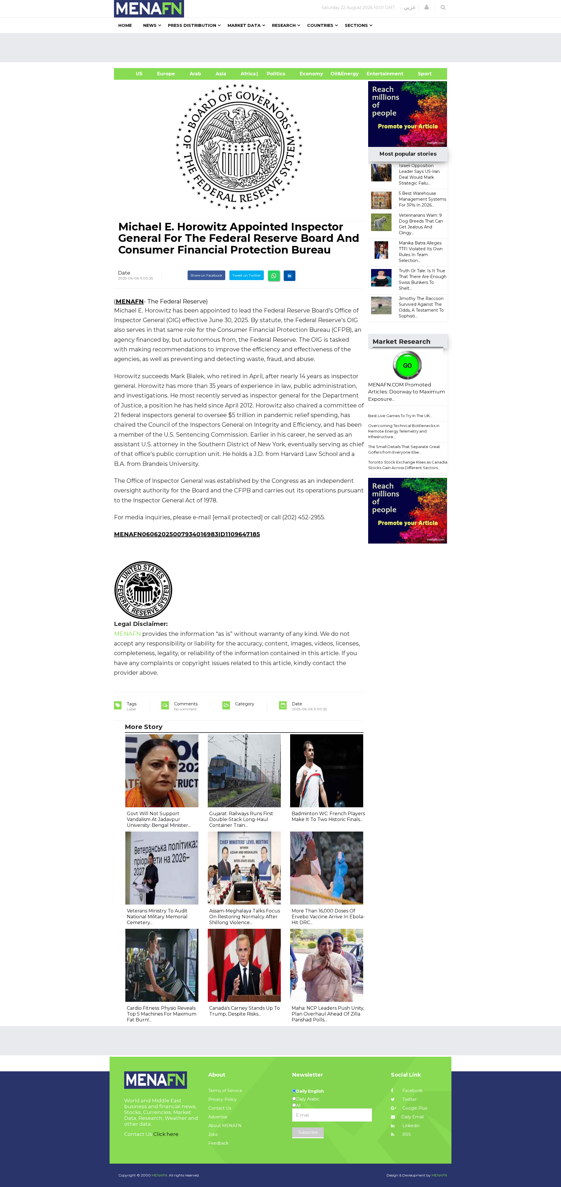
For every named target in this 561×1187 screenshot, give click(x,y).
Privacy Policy (222, 1099)
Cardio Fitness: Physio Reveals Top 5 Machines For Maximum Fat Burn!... (161, 1014)
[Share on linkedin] (289, 275)
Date (124, 273)
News (150, 25)
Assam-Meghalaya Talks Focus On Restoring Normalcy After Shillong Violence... (244, 916)
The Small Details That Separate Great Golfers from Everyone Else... (404, 449)
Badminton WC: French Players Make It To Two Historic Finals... (328, 816)
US (132, 74)
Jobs (213, 1134)
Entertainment (376, 74)
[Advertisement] (282, 47)
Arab (195, 74)
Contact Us (219, 1108)
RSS (406, 1134)
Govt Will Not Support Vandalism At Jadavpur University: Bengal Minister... (159, 819)
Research (284, 25)
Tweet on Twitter (246, 275)
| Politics (274, 74)
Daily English (310, 1091)
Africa (247, 74)
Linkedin (410, 1125)
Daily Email (412, 1117)
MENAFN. (160, 1175)
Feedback (218, 1143)
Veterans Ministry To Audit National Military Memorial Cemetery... (157, 916)
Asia (220, 74)
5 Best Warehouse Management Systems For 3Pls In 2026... (422, 199)
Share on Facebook (206, 275)
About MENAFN (225, 1125)
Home (125, 25)
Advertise (218, 1117)
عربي (410, 7)
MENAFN (130, 301)
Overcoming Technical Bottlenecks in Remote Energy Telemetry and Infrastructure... (403, 431)
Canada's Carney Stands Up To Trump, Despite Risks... (244, 1011)
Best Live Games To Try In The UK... (400, 415)
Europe (166, 74)
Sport (421, 74)
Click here (166, 1134)
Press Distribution (192, 25)
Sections (356, 25)
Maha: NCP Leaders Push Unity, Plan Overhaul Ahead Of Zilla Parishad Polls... (328, 1014)
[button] (427, 7)
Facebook (412, 1090)
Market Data (244, 25)
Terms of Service (225, 1090)
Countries (320, 25)
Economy (311, 74)
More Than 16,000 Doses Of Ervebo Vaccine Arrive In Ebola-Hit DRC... (328, 916)
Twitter (409, 1099)
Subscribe (308, 1132)
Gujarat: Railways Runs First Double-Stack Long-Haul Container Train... (241, 819)
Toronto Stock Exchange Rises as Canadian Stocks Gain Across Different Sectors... (409, 465)
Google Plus (414, 1108)
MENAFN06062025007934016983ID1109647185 (187, 534)
